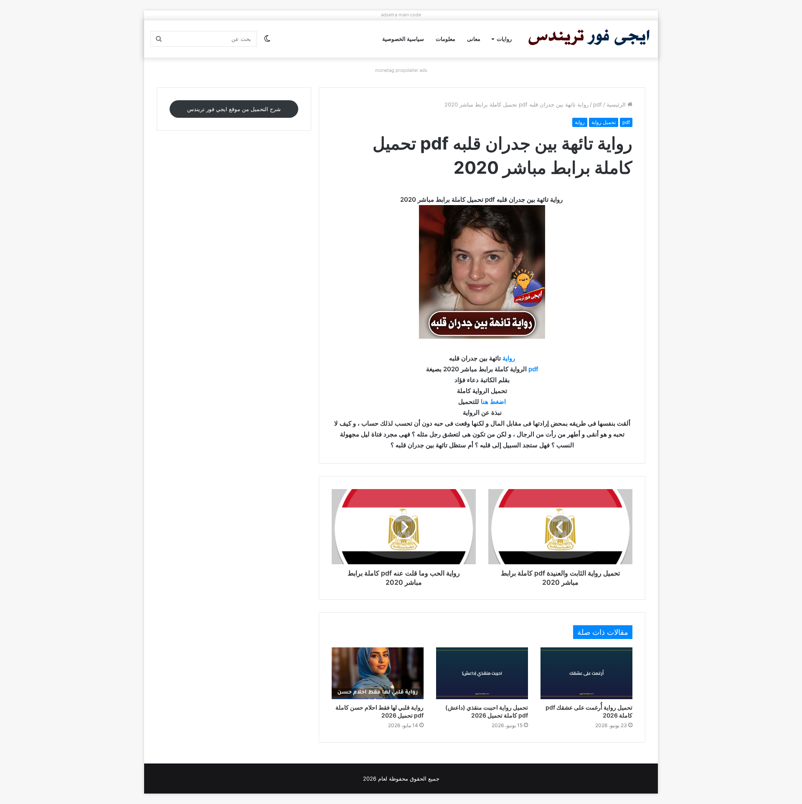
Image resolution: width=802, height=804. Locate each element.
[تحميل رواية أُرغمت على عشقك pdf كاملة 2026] (586, 673)
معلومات (445, 39)
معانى (473, 39)
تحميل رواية (603, 122)
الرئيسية (617, 104)
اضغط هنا (493, 402)
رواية (580, 122)
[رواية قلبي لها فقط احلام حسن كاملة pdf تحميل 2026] (378, 673)
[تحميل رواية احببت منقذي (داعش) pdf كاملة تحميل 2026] (482, 673)
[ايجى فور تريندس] (589, 39)
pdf (597, 104)
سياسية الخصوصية (403, 39)
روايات (504, 39)
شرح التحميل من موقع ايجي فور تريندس (234, 109)
